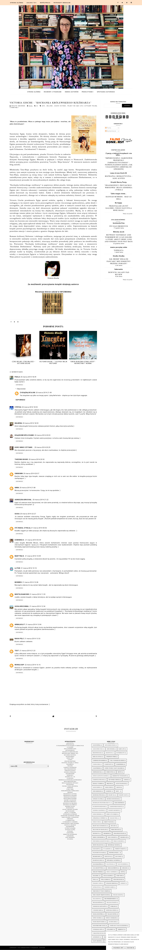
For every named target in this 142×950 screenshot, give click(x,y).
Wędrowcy (121, 929)
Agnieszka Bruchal (23, 499)
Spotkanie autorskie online (70, 815)
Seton (122, 871)
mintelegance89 (22, 594)
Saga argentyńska (98, 868)
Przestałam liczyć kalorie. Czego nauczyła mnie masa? (119, 208)
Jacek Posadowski (121, 783)
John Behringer (97, 791)
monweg (18, 582)
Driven (120, 772)
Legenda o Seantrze (98, 810)
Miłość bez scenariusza (99, 825)
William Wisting (111, 914)
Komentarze (111, 131)
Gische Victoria (60, 106)
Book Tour (70, 758)
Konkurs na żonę (97, 798)
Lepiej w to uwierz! (111, 814)
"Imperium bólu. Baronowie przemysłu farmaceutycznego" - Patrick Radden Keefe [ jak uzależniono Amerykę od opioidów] (118, 163)
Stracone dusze (117, 879)
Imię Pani (109, 783)
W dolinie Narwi (97, 910)
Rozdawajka (70, 807)
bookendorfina (119, 223)
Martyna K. (19, 556)
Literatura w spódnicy (99, 818)
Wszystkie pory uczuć (99, 925)
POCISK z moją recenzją (70, 786)
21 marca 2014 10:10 (29, 568)
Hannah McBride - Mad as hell (119, 197)
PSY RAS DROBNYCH (118, 226)
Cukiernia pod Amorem (99, 760)
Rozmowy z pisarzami (53, 91)
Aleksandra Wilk (97, 749)
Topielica (118, 250)
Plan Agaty (96, 848)
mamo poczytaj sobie (118, 247)
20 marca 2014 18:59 (30, 423)
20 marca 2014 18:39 (28, 377)
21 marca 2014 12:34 (37, 606)
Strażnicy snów (97, 883)
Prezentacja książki (70, 795)
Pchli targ (70, 789)
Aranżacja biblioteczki (70, 751)
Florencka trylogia (98, 779)
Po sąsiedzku (107, 848)
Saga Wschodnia (122, 864)
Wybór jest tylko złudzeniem (118, 925)
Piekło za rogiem (118, 841)
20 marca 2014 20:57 (31, 473)
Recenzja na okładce (70, 803)
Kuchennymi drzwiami (99, 806)
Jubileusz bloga (70, 770)
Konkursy (70, 775)
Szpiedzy (122, 883)
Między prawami (108, 821)
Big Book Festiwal (70, 755)
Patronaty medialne (62, 2)
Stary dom (119, 875)
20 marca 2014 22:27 (28, 514)
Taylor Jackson (117, 894)
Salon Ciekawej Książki (70, 809)
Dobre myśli (109, 772)
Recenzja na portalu (70, 804)
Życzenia (70, 839)
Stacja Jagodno (107, 875)
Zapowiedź (70, 832)
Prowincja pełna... (114, 852)
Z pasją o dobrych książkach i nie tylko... (119, 154)
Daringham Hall (97, 772)
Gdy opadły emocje (114, 779)
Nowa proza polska (119, 833)
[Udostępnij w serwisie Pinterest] (18, 322)
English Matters (70, 761)
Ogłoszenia (70, 784)
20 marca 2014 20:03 (42, 435)
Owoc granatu (112, 837)
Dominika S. (20, 540)
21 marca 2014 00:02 (39, 528)
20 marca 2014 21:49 (44, 392)
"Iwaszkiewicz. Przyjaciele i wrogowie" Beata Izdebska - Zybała (118, 187)
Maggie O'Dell (114, 818)
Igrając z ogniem (97, 783)
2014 (44, 106)
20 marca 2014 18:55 (30, 407)
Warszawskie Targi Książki (70, 823)
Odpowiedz (19, 384)
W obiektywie (70, 820)
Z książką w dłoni (27, 392)
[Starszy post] (96, 716)
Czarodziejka (120, 764)
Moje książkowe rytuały (70, 783)
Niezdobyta (96, 833)
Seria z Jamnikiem (111, 871)
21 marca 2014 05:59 (33, 540)
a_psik (17, 568)
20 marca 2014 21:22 (40, 499)
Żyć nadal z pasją (22, 528)
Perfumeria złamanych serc (101, 841)
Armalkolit (20, 624)
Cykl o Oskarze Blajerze (117, 760)
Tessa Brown (96, 898)
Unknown (19, 473)
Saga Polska (109, 864)
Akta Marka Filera (110, 745)
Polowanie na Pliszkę (99, 852)
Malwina (18, 423)
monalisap (19, 665)
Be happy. (118, 203)
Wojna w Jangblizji (111, 917)
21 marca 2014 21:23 (27, 650)
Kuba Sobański (119, 802)
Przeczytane (88, 91)
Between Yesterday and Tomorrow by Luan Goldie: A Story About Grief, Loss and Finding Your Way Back (119, 238)
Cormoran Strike (111, 756)
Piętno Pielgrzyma (98, 845)
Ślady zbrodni (97, 940)
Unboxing (70, 818)
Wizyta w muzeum (70, 825)
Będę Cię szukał (97, 756)
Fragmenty (70, 764)
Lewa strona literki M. (118, 173)
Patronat (70, 787)
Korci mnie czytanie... (24, 447)
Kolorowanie (70, 773)
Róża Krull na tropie (113, 860)
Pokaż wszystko (127, 213)
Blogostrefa (70, 756)
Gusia (17, 514)
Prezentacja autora (70, 793)
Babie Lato (122, 749)
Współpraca (45, 2)
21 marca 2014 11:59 (37, 594)
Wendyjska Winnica (111, 910)
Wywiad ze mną (70, 829)
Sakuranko (118, 269)
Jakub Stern (108, 787)
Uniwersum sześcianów (99, 906)
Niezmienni (106, 833)
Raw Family (118, 856)
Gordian (126, 779)
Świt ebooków (70, 837)
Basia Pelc (19, 638)
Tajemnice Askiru (109, 887)
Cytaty (70, 759)
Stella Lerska (105, 879)
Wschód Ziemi (112, 921)
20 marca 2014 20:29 (42, 447)
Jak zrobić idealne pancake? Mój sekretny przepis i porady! (119, 261)
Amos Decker (110, 749)
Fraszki (70, 765)
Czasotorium (96, 768)
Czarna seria (96, 764)
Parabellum (123, 837)
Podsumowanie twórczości (70, 790)
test (17, 650)
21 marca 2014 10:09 (33, 556)
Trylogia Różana (97, 902)
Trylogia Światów (112, 902)
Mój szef (113, 825)
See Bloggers (70, 811)
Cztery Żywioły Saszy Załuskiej (113, 768)
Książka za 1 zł (70, 776)
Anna (17, 487)
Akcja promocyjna (70, 748)
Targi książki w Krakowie (70, 817)
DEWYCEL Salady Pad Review (118, 273)
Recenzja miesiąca (70, 801)
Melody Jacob (118, 232)
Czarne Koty (108, 764)
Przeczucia (108, 856)
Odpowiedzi (21, 389)
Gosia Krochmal (22, 606)
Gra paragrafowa (70, 769)
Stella (95, 879)
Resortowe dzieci (98, 860)
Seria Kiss (125, 868)
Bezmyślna (109, 752)
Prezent (70, 792)
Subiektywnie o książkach (30, 947)
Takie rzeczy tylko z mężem (101, 891)
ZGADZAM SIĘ (130, 947)
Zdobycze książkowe (70, 834)
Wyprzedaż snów (97, 929)
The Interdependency (110, 898)
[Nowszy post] (10, 716)
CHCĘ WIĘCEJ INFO (118, 947)
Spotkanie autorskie (70, 814)
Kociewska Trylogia (98, 795)
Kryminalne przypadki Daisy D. (101, 802)
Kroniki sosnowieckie (113, 798)
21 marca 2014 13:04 (33, 624)
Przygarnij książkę (70, 798)
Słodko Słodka (118, 256)
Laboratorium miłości (116, 806)
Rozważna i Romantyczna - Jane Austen (118, 177)
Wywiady (70, 831)
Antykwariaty (70, 750)
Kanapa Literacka (70, 772)
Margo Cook (96, 821)
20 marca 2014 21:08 (27, 487)
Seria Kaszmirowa (113, 868)
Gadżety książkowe (70, 767)
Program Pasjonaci (70, 797)
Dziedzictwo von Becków (119, 775)
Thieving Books (21, 459)
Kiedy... (118, 791)
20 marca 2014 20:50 (36, 459)
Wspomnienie (70, 826)
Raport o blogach (70, 800)
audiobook (70, 835)
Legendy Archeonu (113, 810)
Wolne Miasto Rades (98, 921)
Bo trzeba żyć (120, 752)
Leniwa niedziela (97, 814)
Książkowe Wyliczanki (24, 435)
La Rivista (70, 778)
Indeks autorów (71, 91)
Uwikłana (113, 906)
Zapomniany (96, 937)
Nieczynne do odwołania (100, 829)
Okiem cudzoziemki (98, 837)
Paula (17, 377)
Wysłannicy (110, 929)
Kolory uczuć (123, 795)
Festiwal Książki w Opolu (70, 762)
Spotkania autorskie (106, 91)
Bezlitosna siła (97, 752)
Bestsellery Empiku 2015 (70, 753)
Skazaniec (96, 875)
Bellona (50, 106)
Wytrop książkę (70, 828)
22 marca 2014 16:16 (33, 665)
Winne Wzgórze (97, 917)
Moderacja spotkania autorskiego (70, 779)
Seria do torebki (97, 871)
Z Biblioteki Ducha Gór (99, 933)
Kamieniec (109, 791)
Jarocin (118, 787)
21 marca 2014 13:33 (32, 638)
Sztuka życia (96, 887)
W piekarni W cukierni (70, 821)
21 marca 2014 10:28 (30, 582)
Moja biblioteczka (70, 781)
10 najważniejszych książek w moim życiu (70, 745)
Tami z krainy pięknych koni (101, 894)
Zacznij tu (32, 2)
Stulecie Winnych (111, 883)
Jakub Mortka (97, 787)
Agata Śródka (97, 745)
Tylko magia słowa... (119, 193)
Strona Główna (16, 2)
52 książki (70, 747)
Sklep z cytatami (70, 812)
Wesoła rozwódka (98, 914)
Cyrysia (18, 407)
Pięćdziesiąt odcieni (113, 845)
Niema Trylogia (115, 829)
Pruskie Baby (96, 856)
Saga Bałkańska (97, 864)
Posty (108, 128)
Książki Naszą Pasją (119, 182)
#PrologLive (70, 744)
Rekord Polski (70, 806)
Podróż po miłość (120, 848)
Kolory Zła (111, 795)
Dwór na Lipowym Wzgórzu (100, 775)
